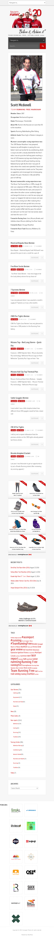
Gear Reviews (14, 246)
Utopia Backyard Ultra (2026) (19, 588)
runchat (29, 659)
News (12, 711)
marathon (32, 653)
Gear (39, 646)
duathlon (24, 646)
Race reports (14, 720)
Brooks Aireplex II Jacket (20, 453)
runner (35, 658)
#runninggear (25, 641)
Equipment (14, 401)
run (24, 658)
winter (37, 674)
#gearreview (18, 638)
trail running (15, 673)
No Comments (39, 246)
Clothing (13, 269)
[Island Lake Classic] (16, 857)
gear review (16, 649)
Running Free (29, 661)
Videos (12, 773)
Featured (30, 647)
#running (16, 640)
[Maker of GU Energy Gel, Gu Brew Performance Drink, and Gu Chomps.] (16, 841)
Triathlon (15, 737)
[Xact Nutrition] (16, 919)
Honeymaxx (36, 650)
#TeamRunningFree (21, 643)
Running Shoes (35, 665)
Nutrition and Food (23, 293)
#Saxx (31, 641)
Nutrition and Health (18, 759)
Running (15, 732)
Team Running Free (22, 670)
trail (36, 671)
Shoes (20, 246)
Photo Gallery (14, 716)
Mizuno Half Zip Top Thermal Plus (24, 371)
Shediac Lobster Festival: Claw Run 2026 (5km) (23, 581)
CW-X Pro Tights (17, 427)
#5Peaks (13, 638)
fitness (35, 646)
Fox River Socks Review (20, 266)
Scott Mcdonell (34, 257)
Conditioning (16, 750)
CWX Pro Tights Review (20, 316)
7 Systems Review (18, 289)
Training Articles (15, 742)
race (28, 655)
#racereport (28, 637)
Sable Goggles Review (19, 398)
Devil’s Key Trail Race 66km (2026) (20, 568)
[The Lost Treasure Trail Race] (31, 857)
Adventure (15, 723)
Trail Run (40, 671)
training (23, 674)
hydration (14, 652)
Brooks (34, 643)
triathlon (31, 673)
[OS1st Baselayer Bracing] (31, 872)
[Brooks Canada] (31, 810)
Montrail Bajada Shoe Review (22, 243)
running (16, 661)
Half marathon (27, 650)
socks (30, 668)
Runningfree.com (27, 665)
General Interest (17, 754)
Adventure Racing (17, 745)
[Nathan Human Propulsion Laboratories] (16, 872)
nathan (18, 656)
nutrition (23, 655)
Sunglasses (34, 668)
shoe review (19, 668)
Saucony (13, 668)
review (21, 659)
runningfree (16, 665)
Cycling (15, 728)
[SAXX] (31, 888)
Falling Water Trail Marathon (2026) (21, 572)
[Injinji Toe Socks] (31, 841)
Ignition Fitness (23, 652)
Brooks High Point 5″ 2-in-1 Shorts (20, 576)
